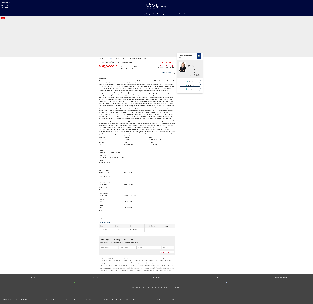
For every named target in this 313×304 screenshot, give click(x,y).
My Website (191, 89)
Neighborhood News (172, 14)
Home (128, 14)
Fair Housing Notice (177, 287)
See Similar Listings (166, 72)
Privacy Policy (144, 287)
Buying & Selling (146, 14)
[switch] (160, 67)
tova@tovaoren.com (6, 7)
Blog (162, 14)
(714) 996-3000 (5, 5)
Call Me (190, 81)
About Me (156, 14)
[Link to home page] (156, 5)
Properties (135, 14)
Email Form (190, 85)
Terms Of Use (133, 287)
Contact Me (182, 14)
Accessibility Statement (160, 287)
